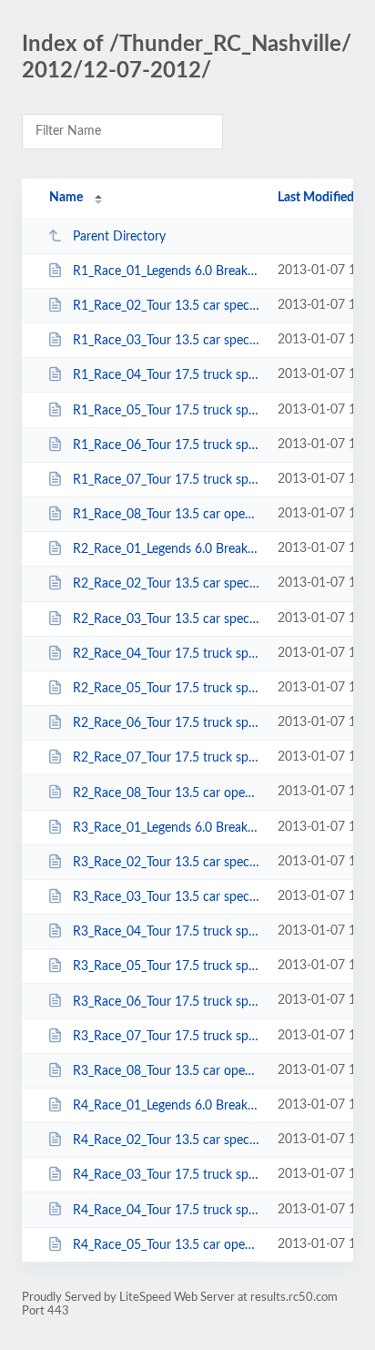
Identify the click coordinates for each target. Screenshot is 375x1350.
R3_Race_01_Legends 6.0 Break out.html (166, 828)
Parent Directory (119, 236)
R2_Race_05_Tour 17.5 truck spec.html (166, 688)
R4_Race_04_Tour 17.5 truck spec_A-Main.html (166, 1209)
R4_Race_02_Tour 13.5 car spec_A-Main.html (166, 1140)
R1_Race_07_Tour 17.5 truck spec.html (166, 480)
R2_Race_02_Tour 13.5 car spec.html (166, 584)
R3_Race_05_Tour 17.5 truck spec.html (166, 966)
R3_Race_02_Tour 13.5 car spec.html (166, 862)
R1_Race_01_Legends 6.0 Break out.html (166, 271)
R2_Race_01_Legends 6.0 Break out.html (166, 549)
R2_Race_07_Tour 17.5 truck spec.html (166, 758)
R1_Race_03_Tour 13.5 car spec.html (166, 340)
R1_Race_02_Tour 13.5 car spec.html (166, 306)
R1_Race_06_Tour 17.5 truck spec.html (166, 445)
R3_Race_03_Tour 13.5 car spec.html (166, 897)
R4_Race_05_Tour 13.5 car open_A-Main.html (166, 1245)
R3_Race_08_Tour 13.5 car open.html (166, 1071)
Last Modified (316, 197)
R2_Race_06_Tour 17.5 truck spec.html (166, 723)
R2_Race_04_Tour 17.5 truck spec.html (166, 654)
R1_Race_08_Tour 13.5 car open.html (166, 514)
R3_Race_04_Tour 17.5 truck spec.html (166, 932)
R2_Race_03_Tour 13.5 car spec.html (166, 619)
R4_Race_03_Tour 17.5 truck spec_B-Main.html (166, 1175)
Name (66, 197)
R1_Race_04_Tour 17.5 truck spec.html (166, 375)
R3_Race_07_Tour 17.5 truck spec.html (166, 1036)
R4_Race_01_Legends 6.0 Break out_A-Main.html (166, 1105)
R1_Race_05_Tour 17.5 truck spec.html (166, 410)
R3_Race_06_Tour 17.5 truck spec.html (166, 1001)
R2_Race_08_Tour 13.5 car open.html (166, 792)
